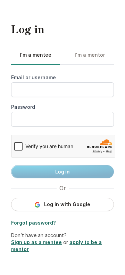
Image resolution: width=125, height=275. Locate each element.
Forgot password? (33, 223)
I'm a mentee (35, 55)
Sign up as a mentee (36, 242)
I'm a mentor (90, 55)
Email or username (33, 77)
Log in (62, 172)
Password (23, 107)
